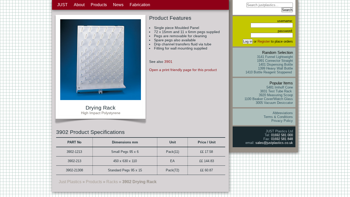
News (118, 5)
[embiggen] (100, 98)
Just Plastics (70, 182)
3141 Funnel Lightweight (275, 57)
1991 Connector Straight (275, 61)
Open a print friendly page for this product (183, 70)
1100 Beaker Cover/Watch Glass (268, 99)
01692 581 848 (282, 139)
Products (99, 5)
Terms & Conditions (278, 117)
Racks (112, 182)
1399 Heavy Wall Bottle (275, 68)
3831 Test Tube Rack (276, 91)
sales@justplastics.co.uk (274, 143)
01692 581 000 (282, 135)
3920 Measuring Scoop (276, 95)
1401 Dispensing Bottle (276, 64)
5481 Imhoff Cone (279, 87)
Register (264, 41)
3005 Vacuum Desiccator (274, 103)
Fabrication (140, 5)
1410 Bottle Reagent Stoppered (269, 72)
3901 (168, 62)
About (79, 5)
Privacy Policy (282, 121)
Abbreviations (283, 113)
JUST (62, 5)
